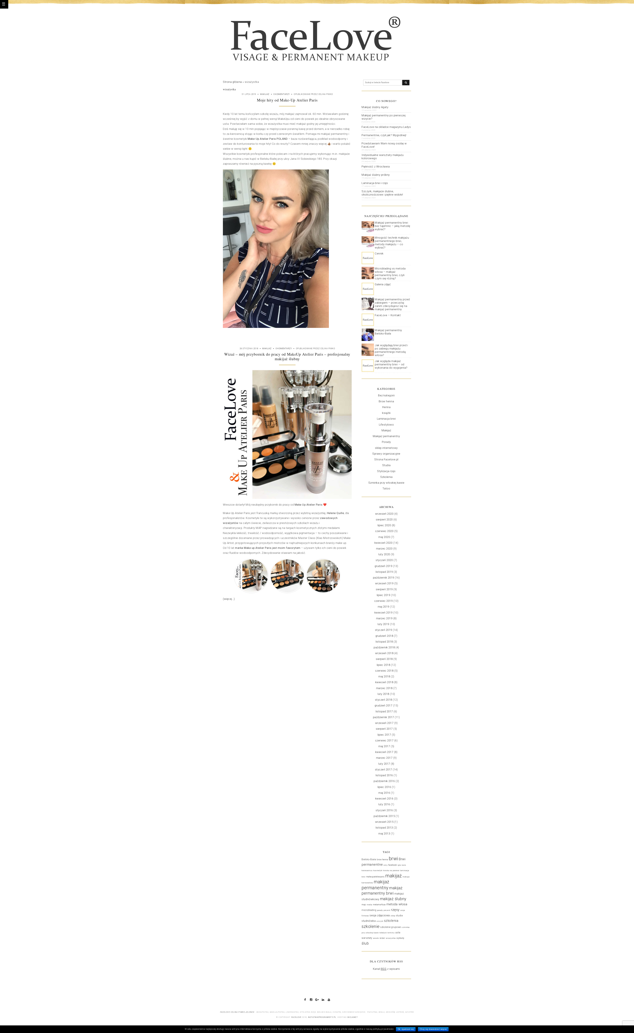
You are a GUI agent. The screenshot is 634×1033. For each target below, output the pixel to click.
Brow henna (386, 401)
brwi (393, 858)
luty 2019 (383, 624)
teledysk (383, 933)
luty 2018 (383, 694)
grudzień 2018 (384, 635)
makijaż (393, 876)
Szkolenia (386, 477)
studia (399, 915)
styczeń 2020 (384, 560)
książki (386, 413)
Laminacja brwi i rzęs (375, 183)
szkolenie (371, 926)
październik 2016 (384, 781)
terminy (391, 933)
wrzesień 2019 (384, 583)
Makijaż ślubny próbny (376, 174)
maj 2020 (384, 537)
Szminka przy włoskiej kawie (386, 482)
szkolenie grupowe (390, 927)
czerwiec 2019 (383, 600)
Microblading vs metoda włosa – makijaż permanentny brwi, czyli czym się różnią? (390, 273)
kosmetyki (378, 870)
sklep (392, 916)
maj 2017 (384, 746)
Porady (386, 442)
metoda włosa (396, 904)
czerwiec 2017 (384, 740)
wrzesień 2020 (384, 513)
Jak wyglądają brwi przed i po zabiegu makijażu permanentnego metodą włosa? (391, 350)
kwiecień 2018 (384, 682)
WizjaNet (352, 1017)
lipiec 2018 (383, 664)
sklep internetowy (386, 448)
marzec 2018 (384, 688)
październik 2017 (383, 717)
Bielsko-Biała (369, 859)
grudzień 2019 (383, 566)
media (369, 905)
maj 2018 (384, 676)
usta (397, 932)
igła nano (402, 865)
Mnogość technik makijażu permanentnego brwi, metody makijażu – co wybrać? (392, 242)
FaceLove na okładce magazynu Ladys (386, 127)
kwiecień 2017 (384, 752)
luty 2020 (384, 554)
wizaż (382, 938)
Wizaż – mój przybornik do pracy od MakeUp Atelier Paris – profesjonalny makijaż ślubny (287, 356)
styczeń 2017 (383, 769)
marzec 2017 (384, 757)
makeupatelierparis (375, 877)
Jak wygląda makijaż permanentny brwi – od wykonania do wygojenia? (391, 364)
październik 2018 (384, 647)
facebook (392, 865)
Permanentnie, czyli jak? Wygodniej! (384, 135)
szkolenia (391, 921)
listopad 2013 (384, 827)
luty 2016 (384, 804)
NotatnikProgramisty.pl (322, 1017)
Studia (386, 465)
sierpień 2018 (384, 659)
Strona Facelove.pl (386, 459)
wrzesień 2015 (384, 821)
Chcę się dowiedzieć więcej (433, 1029)
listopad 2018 (384, 641)
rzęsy (395, 910)
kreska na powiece (391, 870)
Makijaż (264, 94)
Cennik (379, 253)
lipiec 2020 (384, 525)
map (364, 904)
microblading (369, 910)
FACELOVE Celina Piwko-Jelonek (237, 1012)
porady (380, 910)
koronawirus (367, 870)
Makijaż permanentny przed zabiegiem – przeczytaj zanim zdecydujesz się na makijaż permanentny (392, 304)
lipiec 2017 (384, 734)
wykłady (400, 938)
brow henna (382, 859)
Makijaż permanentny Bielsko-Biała (388, 332)
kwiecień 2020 (383, 542)
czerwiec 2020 (384, 531)
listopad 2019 (384, 571)
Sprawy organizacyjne (386, 453)
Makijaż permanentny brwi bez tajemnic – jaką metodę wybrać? (392, 226)
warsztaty (367, 938)
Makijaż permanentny (386, 436)
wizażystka (391, 938)
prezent (387, 910)
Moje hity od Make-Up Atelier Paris (287, 100)
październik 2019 (383, 577)
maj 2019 (383, 606)
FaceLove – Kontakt (388, 315)
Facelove (296, 1017)
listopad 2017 (384, 711)
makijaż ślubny (393, 899)
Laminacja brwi (386, 418)
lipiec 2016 (384, 787)
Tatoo (386, 488)
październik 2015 (384, 816)
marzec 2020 (384, 548)
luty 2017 (384, 763)
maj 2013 (384, 833)
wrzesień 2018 (384, 653)
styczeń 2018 (383, 699)
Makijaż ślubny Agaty (375, 107)
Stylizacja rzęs (386, 471)
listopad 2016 (384, 775)
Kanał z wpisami (386, 968)
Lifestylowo (386, 424)
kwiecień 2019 (383, 612)
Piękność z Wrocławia (376, 166)
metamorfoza (379, 904)
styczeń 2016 (384, 810)
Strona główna (232, 81)
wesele (376, 938)
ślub (365, 943)
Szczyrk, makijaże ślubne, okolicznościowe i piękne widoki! (382, 193)
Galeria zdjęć (383, 284)
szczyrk (379, 921)
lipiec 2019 (383, 595)
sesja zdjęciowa (380, 915)
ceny (385, 865)
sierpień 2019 (384, 589)
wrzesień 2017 (384, 723)
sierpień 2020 (384, 519)
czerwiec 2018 (384, 670)
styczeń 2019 (383, 630)
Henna (386, 407)
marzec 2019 (384, 618)
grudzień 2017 (383, 705)
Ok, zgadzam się (406, 1029)
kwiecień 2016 (384, 798)
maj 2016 (384, 792)
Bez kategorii (386, 395)
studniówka (369, 920)
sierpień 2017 (384, 728)
